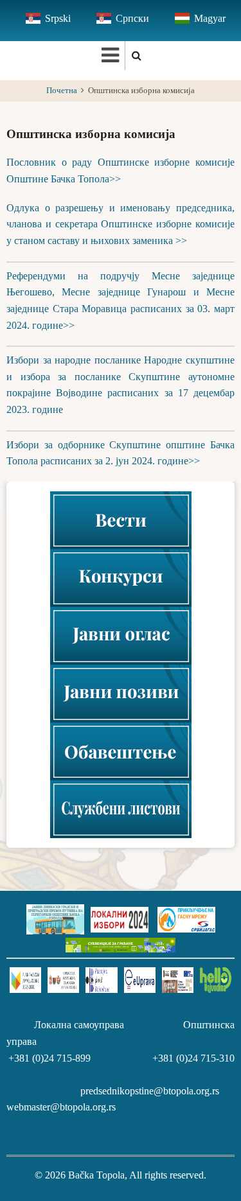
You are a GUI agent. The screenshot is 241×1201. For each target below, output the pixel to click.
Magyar (210, 18)
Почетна (61, 90)
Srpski (58, 18)
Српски (132, 18)
